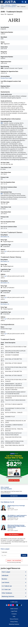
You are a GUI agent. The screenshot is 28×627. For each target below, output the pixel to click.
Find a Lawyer (5, 549)
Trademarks (7, 5)
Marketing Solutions (8, 596)
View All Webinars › (14, 534)
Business (4, 579)
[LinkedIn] (7, 605)
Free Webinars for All (7, 502)
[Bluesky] (17, 605)
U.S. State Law (6, 589)
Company (14, 613)
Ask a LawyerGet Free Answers (6, 488)
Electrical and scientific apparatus (8, 6)
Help (14, 616)
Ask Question (14, 496)
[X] (19, 605)
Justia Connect (14, 608)
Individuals (5, 575)
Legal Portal (14, 611)
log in (5, 251)
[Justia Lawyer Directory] (21, 605)
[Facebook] (11, 605)
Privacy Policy (14, 621)
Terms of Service (14, 619)
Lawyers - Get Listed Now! (14, 560)
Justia (2, 5)
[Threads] (15, 605)
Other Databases (7, 593)
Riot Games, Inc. (5, 236)
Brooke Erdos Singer (6, 78)
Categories (14, 5)
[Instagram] (13, 605)
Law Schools (5, 582)
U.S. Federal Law (7, 586)
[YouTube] (9, 605)
